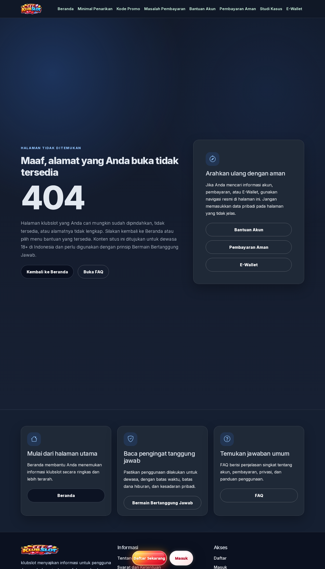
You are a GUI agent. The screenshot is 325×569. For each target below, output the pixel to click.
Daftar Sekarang (150, 558)
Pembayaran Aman (238, 9)
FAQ (259, 495)
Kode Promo (128, 9)
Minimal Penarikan (95, 9)
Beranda (66, 9)
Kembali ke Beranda (47, 271)
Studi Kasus (271, 9)
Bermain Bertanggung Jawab (162, 502)
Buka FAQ (93, 271)
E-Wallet (294, 9)
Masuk (181, 558)
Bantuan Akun (202, 9)
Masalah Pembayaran (164, 9)
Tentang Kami (131, 558)
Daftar (220, 558)
